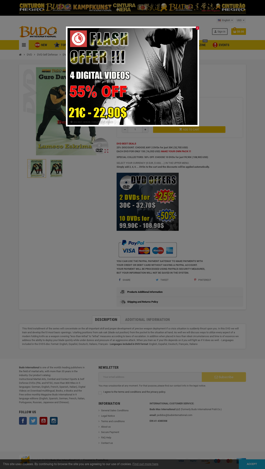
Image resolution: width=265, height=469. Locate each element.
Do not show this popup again (93, 121)
